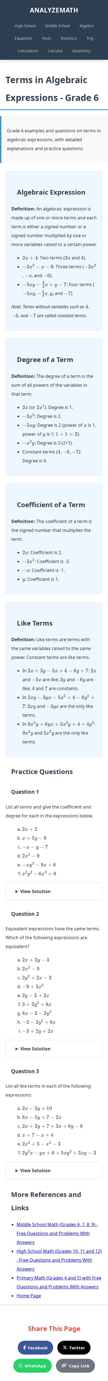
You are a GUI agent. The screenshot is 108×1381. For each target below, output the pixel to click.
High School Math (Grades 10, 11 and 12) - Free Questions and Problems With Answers (59, 1260)
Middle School (57, 25)
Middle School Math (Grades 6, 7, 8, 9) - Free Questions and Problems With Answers (57, 1233)
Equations (23, 38)
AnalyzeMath (54, 10)
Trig (89, 38)
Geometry (81, 50)
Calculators (28, 50)
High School (25, 25)
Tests (46, 38)
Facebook (38, 1347)
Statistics (69, 38)
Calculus (55, 50)
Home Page (29, 1296)
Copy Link (79, 1365)
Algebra (86, 25)
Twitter (77, 1347)
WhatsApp (35, 1365)
